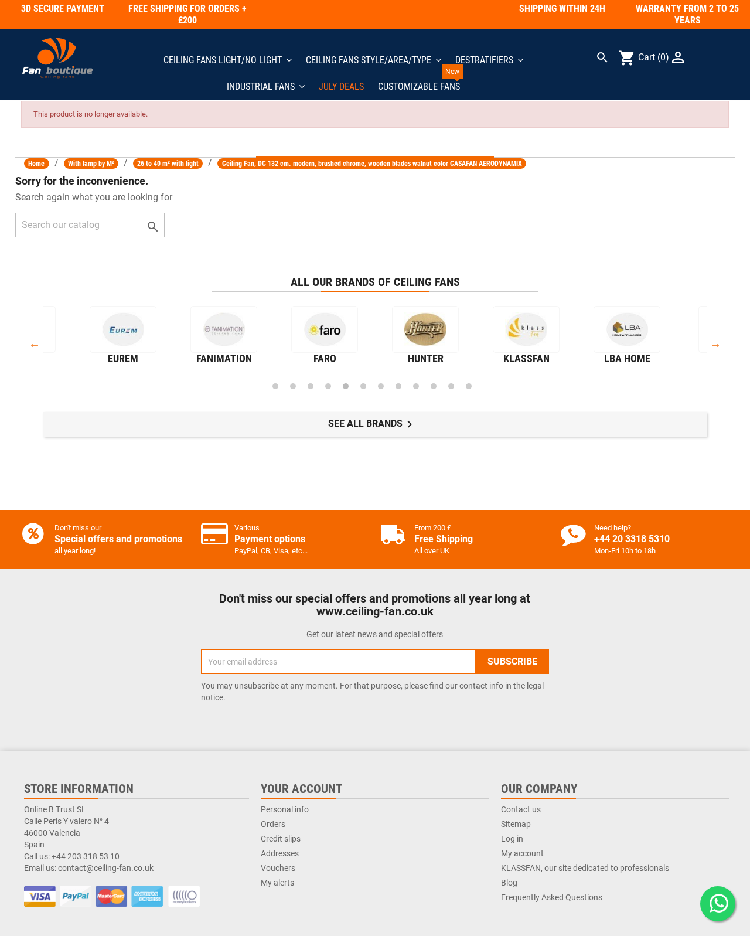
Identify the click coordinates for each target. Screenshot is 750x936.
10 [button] (434, 386)
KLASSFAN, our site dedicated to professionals (585, 868)
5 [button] (346, 386)
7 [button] (381, 386)
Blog (509, 882)
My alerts (277, 882)
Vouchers (278, 868)
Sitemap (516, 824)
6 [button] (363, 386)
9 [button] (416, 386)
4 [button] (328, 386)
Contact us (521, 809)
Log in (512, 838)
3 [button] (310, 386)
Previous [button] (34, 343)
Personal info (285, 809)
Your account (301, 789)
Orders (273, 824)
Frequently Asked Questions (551, 897)
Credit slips (281, 838)
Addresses (280, 853)
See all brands (372, 424)
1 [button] (275, 386)
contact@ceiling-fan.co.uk (106, 868)
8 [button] (398, 386)
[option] (123, 337)
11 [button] (451, 386)
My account (522, 853)
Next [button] (715, 343)
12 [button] (469, 386)
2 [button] (293, 386)
